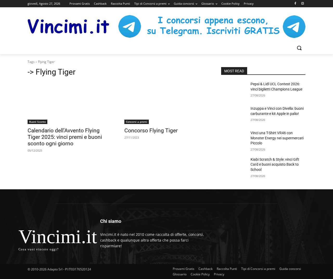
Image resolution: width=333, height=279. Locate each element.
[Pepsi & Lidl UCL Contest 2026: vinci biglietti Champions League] (233, 90)
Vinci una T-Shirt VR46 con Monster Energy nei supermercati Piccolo (277, 138)
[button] (299, 48)
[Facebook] (295, 4)
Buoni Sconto (37, 122)
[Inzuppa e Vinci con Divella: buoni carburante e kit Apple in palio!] (233, 115)
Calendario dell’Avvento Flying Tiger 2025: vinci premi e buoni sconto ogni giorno (65, 137)
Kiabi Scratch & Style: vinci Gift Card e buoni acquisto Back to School (275, 164)
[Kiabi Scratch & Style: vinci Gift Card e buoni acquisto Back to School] (233, 166)
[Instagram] (302, 4)
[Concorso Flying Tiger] (166, 103)
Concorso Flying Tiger (151, 130)
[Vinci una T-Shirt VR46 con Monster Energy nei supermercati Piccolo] (233, 139)
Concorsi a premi (136, 122)
